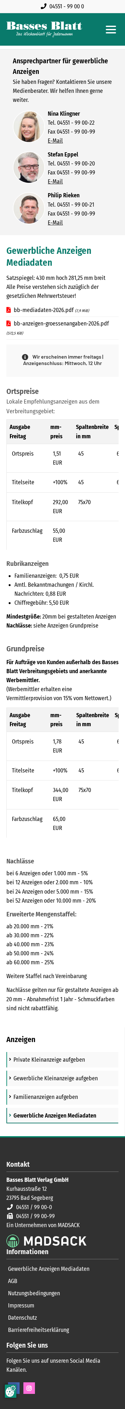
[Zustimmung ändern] (10, 1391)
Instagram (29, 1388)
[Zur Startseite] (44, 29)
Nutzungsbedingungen (34, 1293)
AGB (12, 1281)
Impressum (21, 1305)
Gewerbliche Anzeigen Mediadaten (48, 1268)
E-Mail (55, 140)
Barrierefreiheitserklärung (38, 1329)
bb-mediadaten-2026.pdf (51, 310)
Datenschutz (22, 1317)
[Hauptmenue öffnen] (111, 29)
